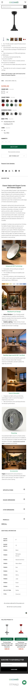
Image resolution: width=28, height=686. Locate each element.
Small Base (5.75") (8, 124)
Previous (1, 637)
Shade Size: (7, 89)
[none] (14, 23)
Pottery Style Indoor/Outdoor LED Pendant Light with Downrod (7, 644)
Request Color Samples (8, 163)
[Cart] (25, 2)
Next (26, 637)
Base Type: (7, 119)
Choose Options (7, 639)
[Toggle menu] (2, 2)
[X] (12, 170)
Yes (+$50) (6, 133)
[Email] (6, 170)
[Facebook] (2, 170)
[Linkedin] (15, 170)
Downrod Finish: (9, 110)
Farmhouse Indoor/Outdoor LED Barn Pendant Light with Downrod (21, 644)
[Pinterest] (19, 170)
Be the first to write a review (14, 606)
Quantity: (4, 138)
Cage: (5, 127)
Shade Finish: (8, 97)
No (4, 130)
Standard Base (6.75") (9, 121)
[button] (14, 156)
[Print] (9, 170)
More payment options (14, 151)
